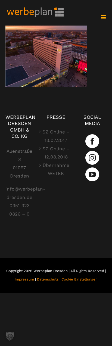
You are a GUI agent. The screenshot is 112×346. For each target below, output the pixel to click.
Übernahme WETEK (56, 169)
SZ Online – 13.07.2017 (56, 136)
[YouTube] (92, 174)
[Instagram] (92, 158)
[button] (10, 336)
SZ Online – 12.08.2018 (56, 153)
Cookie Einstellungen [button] (79, 279)
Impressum (24, 279)
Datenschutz (47, 279)
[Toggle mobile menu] (104, 17)
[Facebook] (92, 141)
